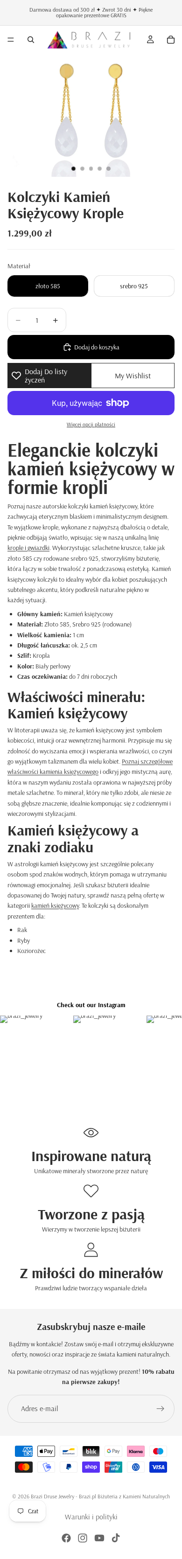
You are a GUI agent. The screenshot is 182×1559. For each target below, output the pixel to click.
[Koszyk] (171, 39)
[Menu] (10, 39)
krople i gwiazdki (28, 547)
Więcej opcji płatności (91, 424)
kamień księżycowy (55, 905)
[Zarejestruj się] (160, 1409)
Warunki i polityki (91, 1516)
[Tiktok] (115, 1538)
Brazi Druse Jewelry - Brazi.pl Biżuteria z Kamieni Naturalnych (100, 1496)
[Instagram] (82, 1538)
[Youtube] (99, 1538)
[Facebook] (66, 1538)
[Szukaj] (31, 39)
